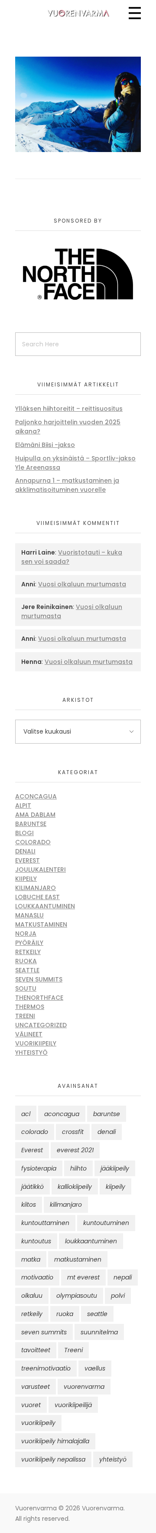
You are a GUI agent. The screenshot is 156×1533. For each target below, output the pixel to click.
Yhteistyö (31, 1052)
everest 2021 (75, 1150)
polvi (118, 1295)
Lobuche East (37, 897)
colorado (34, 1131)
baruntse (106, 1114)
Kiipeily (26, 878)
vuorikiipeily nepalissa (53, 1459)
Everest (27, 860)
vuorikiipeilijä (73, 1405)
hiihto (78, 1168)
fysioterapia (38, 1168)
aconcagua (61, 1114)
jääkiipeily (115, 1168)
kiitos (28, 1204)
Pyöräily (29, 942)
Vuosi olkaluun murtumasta (82, 584)
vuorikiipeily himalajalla (55, 1441)
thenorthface (39, 997)
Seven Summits (38, 979)
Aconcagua (36, 796)
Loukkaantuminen (45, 906)
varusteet (35, 1386)
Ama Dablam (35, 814)
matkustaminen (77, 1259)
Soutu (25, 988)
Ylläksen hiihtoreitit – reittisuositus (69, 408)
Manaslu (29, 915)
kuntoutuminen (106, 1222)
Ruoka (26, 961)
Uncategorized (41, 1025)
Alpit (23, 805)
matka (30, 1259)
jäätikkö (32, 1186)
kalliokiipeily (75, 1186)
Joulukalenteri (40, 869)
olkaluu (31, 1295)
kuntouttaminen (45, 1222)
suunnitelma (99, 1332)
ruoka (64, 1314)
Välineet (28, 1034)
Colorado (33, 842)
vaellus (94, 1368)
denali (107, 1131)
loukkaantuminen (91, 1241)
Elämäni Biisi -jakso (45, 444)
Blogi (24, 833)
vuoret (31, 1405)
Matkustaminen (41, 924)
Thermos (29, 1006)
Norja (25, 933)
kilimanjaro (66, 1204)
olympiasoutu (76, 1295)
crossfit (73, 1131)
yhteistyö (113, 1459)
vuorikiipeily (38, 1422)
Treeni (25, 1016)
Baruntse (30, 823)
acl (25, 1114)
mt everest (83, 1277)
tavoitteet (35, 1350)
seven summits (44, 1332)
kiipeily (115, 1186)
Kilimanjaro (35, 887)
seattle (97, 1314)
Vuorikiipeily (35, 1043)
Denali (25, 851)
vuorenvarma (84, 1386)
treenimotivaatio (46, 1368)
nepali (123, 1277)
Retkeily (28, 952)
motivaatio (37, 1277)
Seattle (27, 970)
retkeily (31, 1314)
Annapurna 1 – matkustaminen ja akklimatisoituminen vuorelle (67, 485)
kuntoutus (36, 1241)
